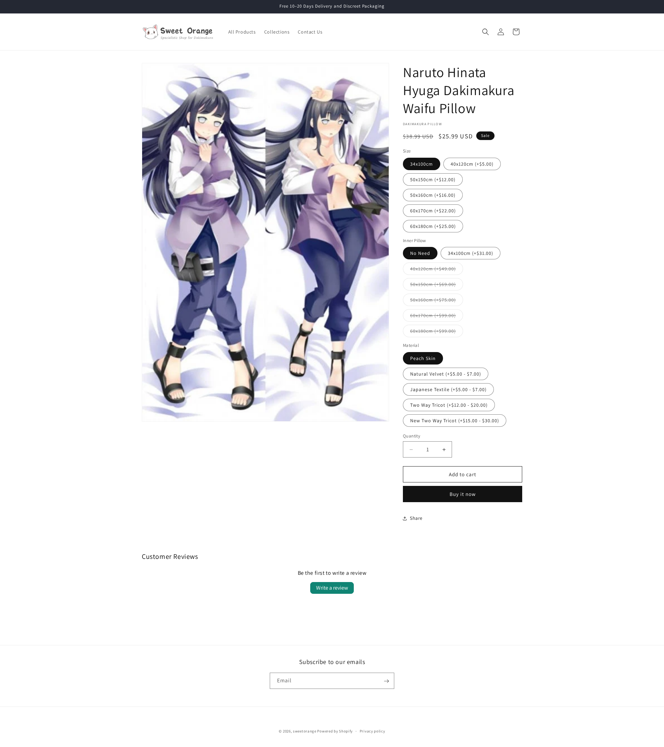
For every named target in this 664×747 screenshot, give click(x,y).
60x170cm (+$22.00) (433, 211)
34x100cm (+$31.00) (470, 253)
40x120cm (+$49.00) (436, 270)
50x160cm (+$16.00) (432, 195)
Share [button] (416, 518)
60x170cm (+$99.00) (436, 317)
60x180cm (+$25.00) (433, 226)
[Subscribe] (386, 681)
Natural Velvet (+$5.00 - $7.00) (445, 374)
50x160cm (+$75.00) (436, 301)
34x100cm (421, 164)
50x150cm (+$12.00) (432, 179)
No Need (420, 253)
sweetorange (304, 731)
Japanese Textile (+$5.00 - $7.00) (448, 389)
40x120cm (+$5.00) (472, 164)
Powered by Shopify (335, 731)
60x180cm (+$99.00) (436, 332)
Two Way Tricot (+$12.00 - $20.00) (449, 405)
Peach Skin (423, 358)
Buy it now (463, 494)
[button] (485, 31)
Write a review (332, 587)
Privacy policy (372, 730)
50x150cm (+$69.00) (436, 285)
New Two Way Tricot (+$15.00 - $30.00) (454, 420)
